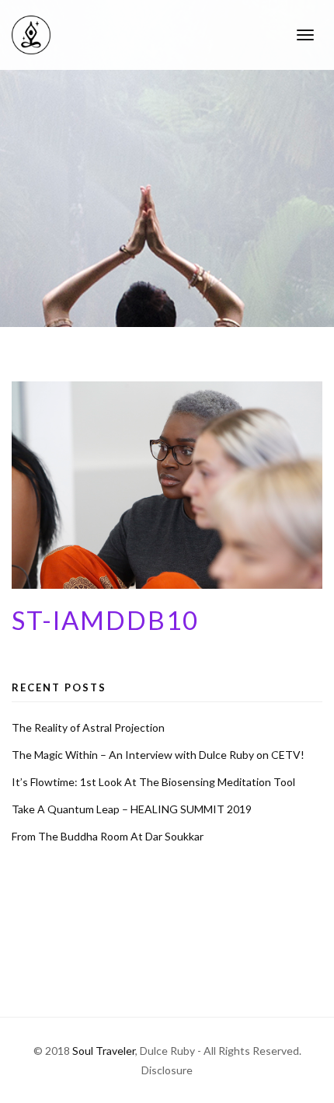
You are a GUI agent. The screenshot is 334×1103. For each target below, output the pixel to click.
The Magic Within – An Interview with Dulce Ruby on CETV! (158, 754)
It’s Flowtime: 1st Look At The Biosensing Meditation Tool (153, 781)
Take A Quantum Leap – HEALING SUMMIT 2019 (132, 809)
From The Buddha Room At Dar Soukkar (108, 836)
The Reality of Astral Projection (88, 727)
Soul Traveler (103, 1050)
